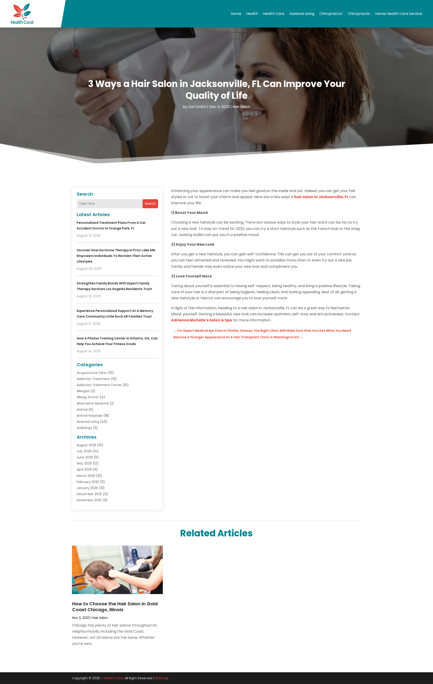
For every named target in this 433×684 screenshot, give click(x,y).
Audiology (84, 427)
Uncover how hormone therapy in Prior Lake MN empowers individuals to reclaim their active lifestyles (116, 256)
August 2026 (86, 445)
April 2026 (84, 469)
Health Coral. (114, 678)
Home (236, 13)
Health (252, 13)
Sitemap (161, 678)
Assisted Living (301, 13)
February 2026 (88, 482)
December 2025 (89, 494)
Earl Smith (197, 106)
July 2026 (84, 451)
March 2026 (86, 476)
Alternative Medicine (93, 403)
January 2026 (87, 488)
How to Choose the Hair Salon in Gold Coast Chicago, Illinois (115, 607)
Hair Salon (241, 106)
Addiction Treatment (93, 379)
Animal (82, 409)
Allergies (83, 391)
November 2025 (89, 500)
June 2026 (85, 457)
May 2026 (84, 463)
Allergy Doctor (88, 397)
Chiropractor (331, 13)
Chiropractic (359, 13)
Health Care (273, 13)
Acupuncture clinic (92, 373)
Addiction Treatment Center (99, 385)
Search (150, 203)
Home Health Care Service (398, 13)
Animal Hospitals (89, 415)
